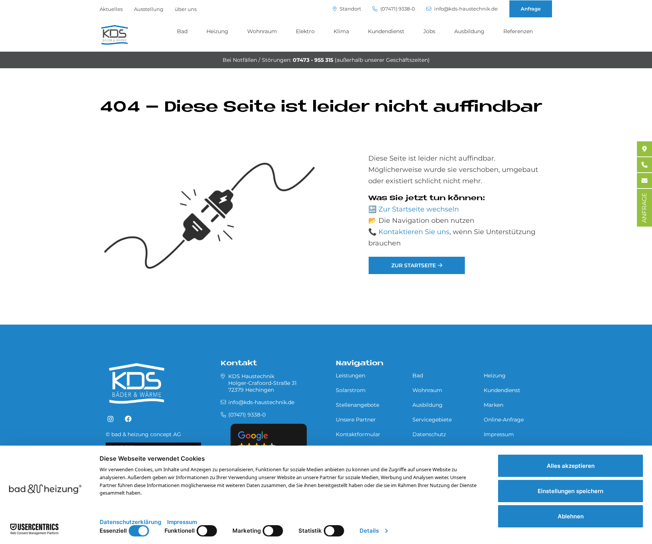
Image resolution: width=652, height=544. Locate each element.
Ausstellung (148, 9)
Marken (493, 404)
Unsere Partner (356, 419)
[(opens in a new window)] (111, 419)
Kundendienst (386, 31)
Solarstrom (351, 390)
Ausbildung (469, 31)
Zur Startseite (413, 265)
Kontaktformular (358, 434)
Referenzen (518, 31)
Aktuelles (111, 9)
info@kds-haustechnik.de (465, 8)
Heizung (217, 31)
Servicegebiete (432, 419)
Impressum (499, 434)
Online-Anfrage (504, 419)
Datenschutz (429, 434)
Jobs (429, 31)
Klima (341, 31)
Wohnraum (262, 31)
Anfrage (531, 9)
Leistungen (350, 375)
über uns (186, 9)
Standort (349, 8)
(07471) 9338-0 (397, 8)
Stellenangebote (357, 404)
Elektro (305, 31)
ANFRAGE (644, 208)
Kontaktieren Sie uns (413, 232)
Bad (182, 31)
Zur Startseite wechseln (418, 209)
